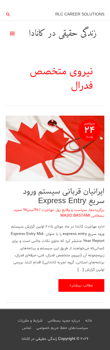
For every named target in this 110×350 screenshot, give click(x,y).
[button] (8, 14)
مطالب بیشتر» (81, 287)
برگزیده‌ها (96, 210)
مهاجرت (47, 210)
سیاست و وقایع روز (71, 210)
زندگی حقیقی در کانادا (63, 33)
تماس (26, 328)
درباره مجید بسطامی (64, 320)
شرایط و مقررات (30, 320)
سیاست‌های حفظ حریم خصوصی (62, 328)
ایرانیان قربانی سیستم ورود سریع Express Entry (63, 196)
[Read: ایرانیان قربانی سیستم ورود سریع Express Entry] (55, 149)
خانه (88, 320)
